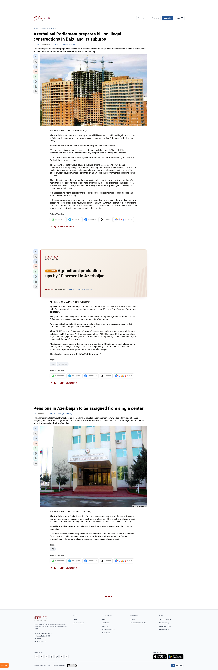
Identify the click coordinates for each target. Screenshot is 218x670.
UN (53, 549)
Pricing (132, 619)
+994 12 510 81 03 (40, 638)
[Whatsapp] (37, 657)
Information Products (138, 623)
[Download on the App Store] (160, 656)
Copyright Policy (165, 626)
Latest (75, 619)
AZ (177, 665)
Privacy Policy (164, 623)
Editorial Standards (108, 629)
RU (181, 665)
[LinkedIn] (61, 657)
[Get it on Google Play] (175, 656)
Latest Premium (78, 623)
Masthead (105, 623)
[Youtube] (52, 657)
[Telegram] (56, 657)
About (104, 619)
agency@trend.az (40, 641)
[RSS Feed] (66, 657)
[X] (47, 657)
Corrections (106, 633)
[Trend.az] (41, 18)
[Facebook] (42, 657)
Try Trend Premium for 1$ (65, 226)
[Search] (138, 18)
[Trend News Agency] (41, 618)
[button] (36, 57)
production (63, 364)
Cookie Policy (164, 629)
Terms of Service (165, 619)
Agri (53, 364)
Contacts (105, 626)
